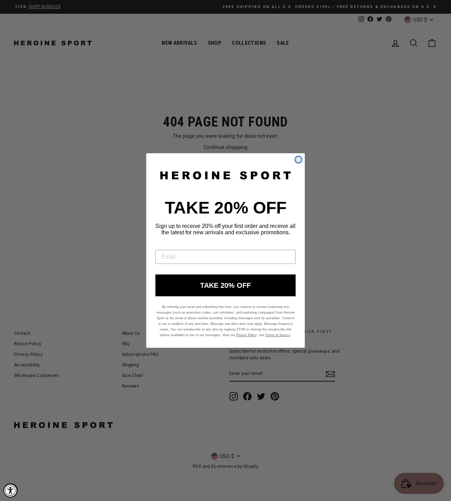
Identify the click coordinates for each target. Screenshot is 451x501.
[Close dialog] (298, 159)
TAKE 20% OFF (225, 285)
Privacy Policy (246, 335)
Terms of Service (277, 335)
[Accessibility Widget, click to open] (11, 490)
